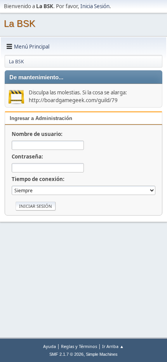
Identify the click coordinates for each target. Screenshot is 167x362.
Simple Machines (102, 354)
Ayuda (49, 346)
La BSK (19, 23)
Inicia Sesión (95, 6)
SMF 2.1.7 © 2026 (66, 354)
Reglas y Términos (79, 346)
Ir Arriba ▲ (113, 346)
